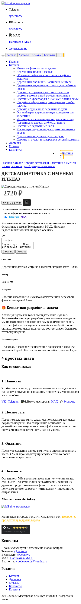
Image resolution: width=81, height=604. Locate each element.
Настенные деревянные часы (35, 126)
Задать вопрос (18, 48)
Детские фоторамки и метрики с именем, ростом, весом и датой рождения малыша (43, 93)
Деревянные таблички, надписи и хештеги (44, 82)
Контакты (49, 55)
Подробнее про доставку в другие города (39, 518)
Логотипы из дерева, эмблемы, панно (41, 122)
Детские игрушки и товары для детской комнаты (48, 139)
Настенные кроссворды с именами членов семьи (48, 98)
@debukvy (15, 15)
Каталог (11, 55)
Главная (14, 61)
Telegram (14, 216)
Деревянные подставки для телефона (40, 136)
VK (5, 216)
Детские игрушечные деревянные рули (42, 109)
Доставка (24, 55)
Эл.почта (69, 401)
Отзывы (36, 55)
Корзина (14, 589)
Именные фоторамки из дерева (37, 68)
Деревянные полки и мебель (35, 71)
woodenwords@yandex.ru (31, 561)
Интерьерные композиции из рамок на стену (45, 119)
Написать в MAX (20, 41)
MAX (23, 216)
